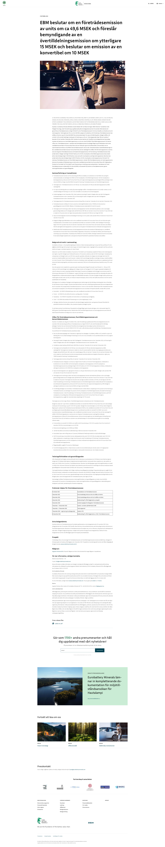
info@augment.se (99, 586)
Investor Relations (41, 800)
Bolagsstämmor (64, 809)
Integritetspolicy (47, 836)
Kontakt (107, 800)
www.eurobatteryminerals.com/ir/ (69, 544)
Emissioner (40, 809)
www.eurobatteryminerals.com (76, 580)
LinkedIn (94, 580)
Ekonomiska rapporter (43, 803)
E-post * (63, 650)
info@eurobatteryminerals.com (63, 561)
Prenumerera (85, 807)
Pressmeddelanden (87, 803)
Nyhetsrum (85, 800)
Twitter (100, 580)
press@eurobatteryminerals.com (77, 769)
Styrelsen (62, 803)
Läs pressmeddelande (94, 698)
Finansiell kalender (42, 805)
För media (85, 805)
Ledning (62, 805)
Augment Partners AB (57, 551)
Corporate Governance (65, 800)
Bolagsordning (63, 811)
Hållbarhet (62, 807)
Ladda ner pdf (57, 623)
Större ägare (40, 807)
